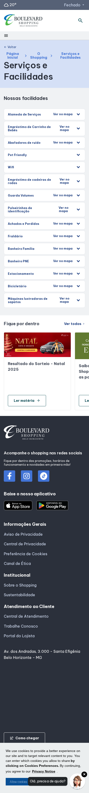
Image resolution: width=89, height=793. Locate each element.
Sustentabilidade (19, 594)
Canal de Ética (17, 563)
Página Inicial (12, 56)
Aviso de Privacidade (23, 534)
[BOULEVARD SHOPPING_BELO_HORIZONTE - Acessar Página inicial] (23, 21)
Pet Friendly (17, 155)
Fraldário (40, 236)
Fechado (74, 5)
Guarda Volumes (40, 195)
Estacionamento (40, 273)
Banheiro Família (40, 249)
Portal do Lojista (19, 635)
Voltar (10, 47)
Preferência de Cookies (25, 553)
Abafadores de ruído (40, 142)
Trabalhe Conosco (21, 626)
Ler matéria (27, 400)
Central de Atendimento (26, 616)
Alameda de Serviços (40, 114)
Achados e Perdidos (40, 224)
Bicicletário (40, 286)
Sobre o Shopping (20, 585)
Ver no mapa (63, 114)
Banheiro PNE (40, 261)
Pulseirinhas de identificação (38, 209)
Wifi (11, 167)
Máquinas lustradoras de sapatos (38, 300)
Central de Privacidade (25, 544)
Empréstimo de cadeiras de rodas (38, 181)
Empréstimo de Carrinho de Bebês (38, 128)
